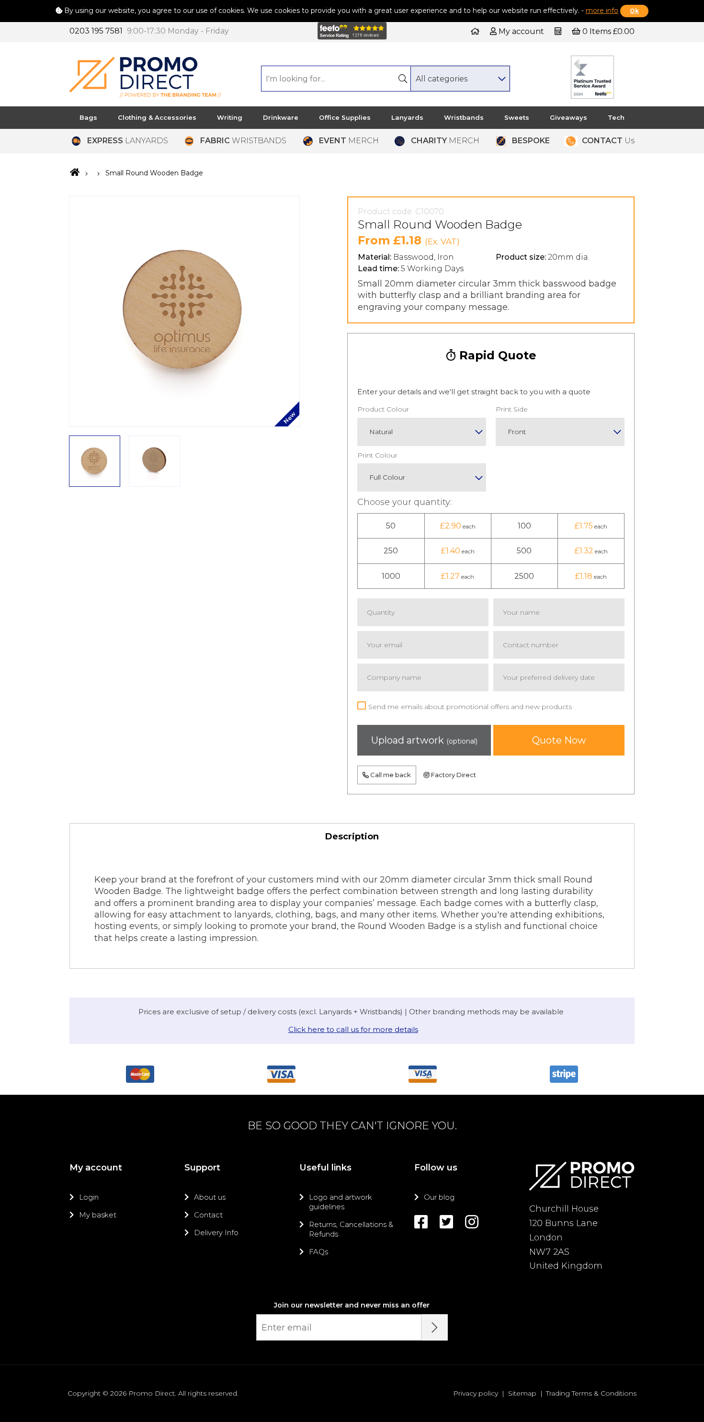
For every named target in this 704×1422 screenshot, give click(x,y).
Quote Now (559, 740)
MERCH (349, 140)
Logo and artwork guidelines (340, 1202)
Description (352, 836)
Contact (208, 1214)
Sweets (516, 117)
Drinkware (280, 117)
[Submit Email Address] (434, 1327)
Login (89, 1197)
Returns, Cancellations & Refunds (351, 1229)
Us (608, 140)
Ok (634, 10)
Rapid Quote (496, 355)
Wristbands (464, 117)
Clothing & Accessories (157, 117)
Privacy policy (475, 1393)
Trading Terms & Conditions (591, 1393)
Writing (229, 117)
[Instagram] (471, 1222)
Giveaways (568, 117)
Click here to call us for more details (353, 1029)
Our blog (439, 1197)
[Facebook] (421, 1222)
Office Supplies (345, 117)
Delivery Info (216, 1232)
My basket (97, 1214)
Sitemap (522, 1393)
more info (602, 10)
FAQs (318, 1251)
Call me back (390, 775)
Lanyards (407, 117)
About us (210, 1197)
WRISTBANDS (243, 140)
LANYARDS (127, 140)
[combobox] (460, 78)
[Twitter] (446, 1222)
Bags (88, 117)
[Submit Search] (402, 78)
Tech (616, 117)
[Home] (475, 31)
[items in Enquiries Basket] (559, 31)
